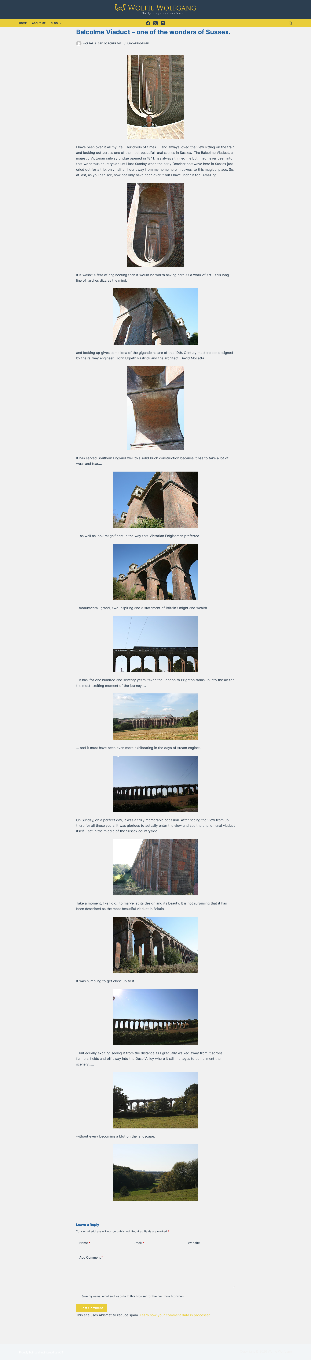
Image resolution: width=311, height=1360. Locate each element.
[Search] (290, 23)
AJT (60, 1352)
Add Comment (91, 1257)
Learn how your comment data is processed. (175, 1315)
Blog (54, 23)
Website (194, 1243)
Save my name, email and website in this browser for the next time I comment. (133, 1296)
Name (84, 1243)
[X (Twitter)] (155, 23)
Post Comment (91, 1308)
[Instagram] (163, 23)
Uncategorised (138, 43)
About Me (38, 23)
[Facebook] (148, 23)
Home (23, 23)
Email (139, 1243)
